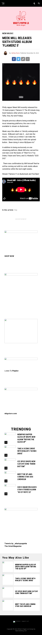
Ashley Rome (15, 53)
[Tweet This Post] (18, 59)
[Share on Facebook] (14, 59)
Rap (15, 210)
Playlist (15, 371)
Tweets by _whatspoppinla (15, 543)
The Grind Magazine (13, 546)
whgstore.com (10, 413)
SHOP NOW (9, 256)
